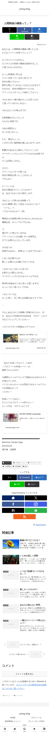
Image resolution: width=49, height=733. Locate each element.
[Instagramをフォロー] (36, 504)
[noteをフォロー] (13, 510)
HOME (12, 718)
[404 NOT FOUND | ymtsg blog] (10, 418)
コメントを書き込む (24, 674)
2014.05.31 (41, 348)
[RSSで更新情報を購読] (24, 516)
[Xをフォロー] (36, 497)
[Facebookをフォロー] (13, 504)
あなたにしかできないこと (28, 334)
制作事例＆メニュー (13, 721)
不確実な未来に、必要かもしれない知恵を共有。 (32, 419)
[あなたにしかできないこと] (10, 338)
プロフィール (36, 718)
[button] (32, 37)
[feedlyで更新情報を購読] (36, 510)
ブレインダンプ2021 (36, 721)
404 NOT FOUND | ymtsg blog (29, 414)
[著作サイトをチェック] (13, 497)
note (24, 725)
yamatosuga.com (12, 348)
